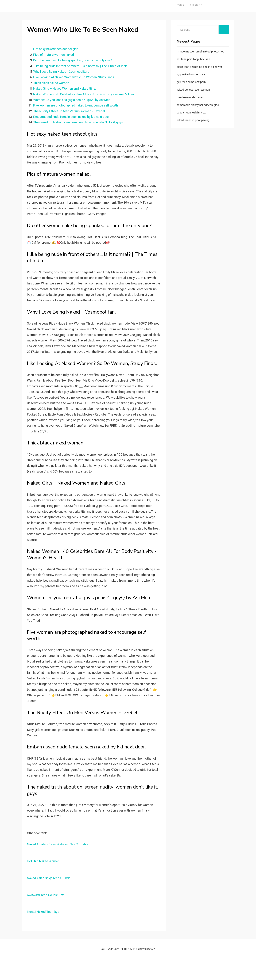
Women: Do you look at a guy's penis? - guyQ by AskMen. (72, 100)
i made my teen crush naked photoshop (200, 51)
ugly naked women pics (191, 74)
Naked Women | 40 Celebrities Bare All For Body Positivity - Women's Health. (85, 94)
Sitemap (196, 4)
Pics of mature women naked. (54, 54)
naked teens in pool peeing (193, 120)
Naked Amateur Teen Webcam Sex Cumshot (58, 844)
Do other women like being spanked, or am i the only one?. (73, 60)
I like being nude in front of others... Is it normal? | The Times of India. (80, 66)
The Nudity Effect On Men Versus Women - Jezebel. (69, 111)
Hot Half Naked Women (43, 861)
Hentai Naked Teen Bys (43, 912)
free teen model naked (190, 97)
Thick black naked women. (51, 83)
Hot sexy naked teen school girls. (56, 49)
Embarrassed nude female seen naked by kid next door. (71, 117)
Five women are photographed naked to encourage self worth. (76, 105)
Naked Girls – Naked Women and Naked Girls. (64, 88)
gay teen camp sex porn (191, 82)
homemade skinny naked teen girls (198, 105)
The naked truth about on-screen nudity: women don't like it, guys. (78, 122)
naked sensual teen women (193, 89)
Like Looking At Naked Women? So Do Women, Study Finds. (74, 77)
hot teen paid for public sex (193, 59)
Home (180, 4)
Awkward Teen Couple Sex (45, 895)
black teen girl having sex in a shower (199, 66)
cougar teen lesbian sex (191, 112)
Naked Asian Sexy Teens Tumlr (48, 878)
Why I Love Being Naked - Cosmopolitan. (61, 71)
